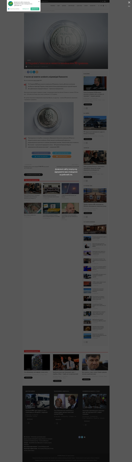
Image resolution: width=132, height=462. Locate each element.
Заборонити (25, 9)
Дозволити (35, 9)
